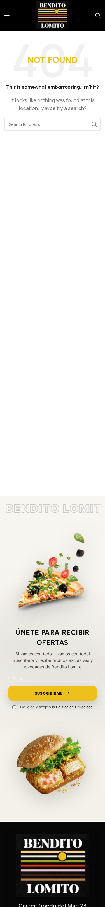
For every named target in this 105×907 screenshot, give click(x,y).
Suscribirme (49, 693)
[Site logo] (52, 15)
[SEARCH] (94, 124)
